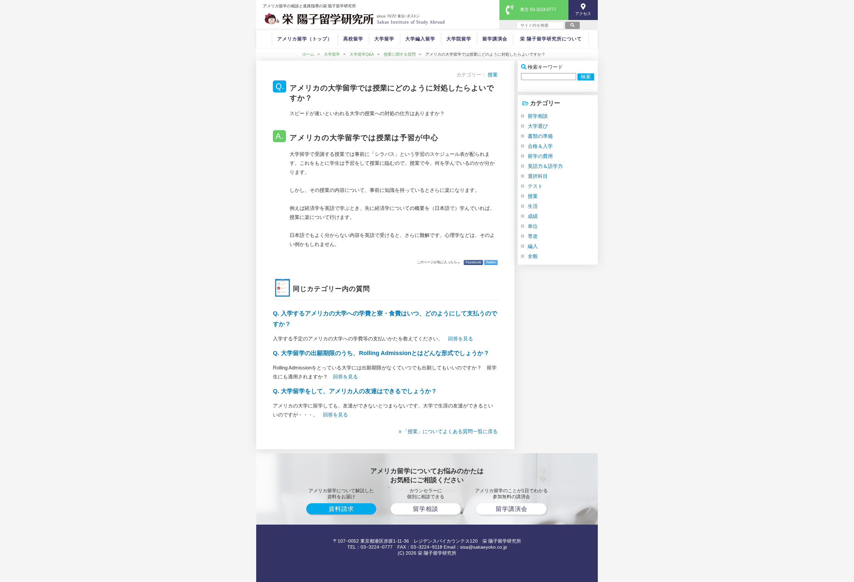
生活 (533, 206)
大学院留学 (458, 38)
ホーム (308, 54)
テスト (535, 186)
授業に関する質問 (400, 54)
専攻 (533, 236)
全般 (533, 256)
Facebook (473, 262)
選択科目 (538, 176)
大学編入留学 (420, 38)
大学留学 (384, 38)
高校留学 (353, 38)
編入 (533, 246)
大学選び (538, 126)
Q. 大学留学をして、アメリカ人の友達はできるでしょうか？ (355, 391)
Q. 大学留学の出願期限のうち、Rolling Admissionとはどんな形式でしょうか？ (381, 353)
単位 (533, 226)
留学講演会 (494, 38)
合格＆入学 (540, 146)
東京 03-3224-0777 (538, 9)
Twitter (491, 262)
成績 (533, 216)
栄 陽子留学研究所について (551, 38)
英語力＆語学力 (545, 166)
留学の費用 (540, 156)
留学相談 (538, 116)
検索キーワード (545, 67)
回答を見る (460, 338)
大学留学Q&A (362, 54)
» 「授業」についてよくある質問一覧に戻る (448, 431)
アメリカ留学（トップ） (304, 38)
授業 (493, 74)
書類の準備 (540, 136)
